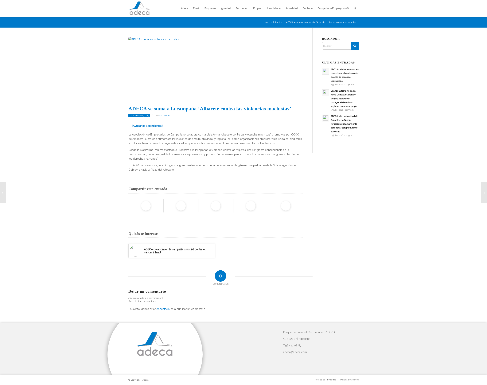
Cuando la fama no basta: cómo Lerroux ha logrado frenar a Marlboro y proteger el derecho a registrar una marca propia (344, 99)
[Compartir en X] (181, 206)
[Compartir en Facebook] (146, 206)
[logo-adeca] (139, 8)
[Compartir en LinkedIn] (250, 206)
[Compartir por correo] (285, 206)
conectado (163, 309)
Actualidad (164, 115)
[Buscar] (355, 8)
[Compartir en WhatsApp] (215, 206)
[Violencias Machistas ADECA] (215, 70)
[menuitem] (184, 8)
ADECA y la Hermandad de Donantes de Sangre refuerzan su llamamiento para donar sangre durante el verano (344, 124)
